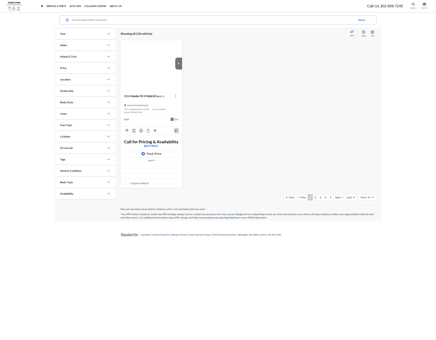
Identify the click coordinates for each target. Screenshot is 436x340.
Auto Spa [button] (75, 6)
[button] (178, 64)
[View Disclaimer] (155, 130)
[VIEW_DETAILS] (216, 63)
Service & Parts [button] (56, 6)
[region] (151, 165)
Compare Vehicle (139, 183)
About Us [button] (115, 6)
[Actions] (176, 96)
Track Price (153, 154)
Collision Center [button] (95, 6)
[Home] (42, 6)
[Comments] (176, 130)
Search (361, 20)
